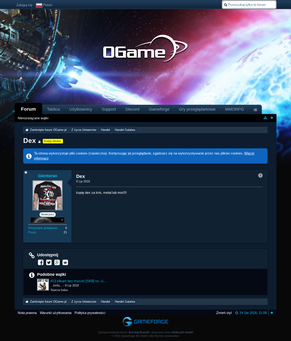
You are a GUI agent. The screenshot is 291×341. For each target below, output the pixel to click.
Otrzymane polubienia (42, 228)
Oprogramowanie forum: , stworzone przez (145, 332)
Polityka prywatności (90, 313)
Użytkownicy (80, 109)
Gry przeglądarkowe (197, 109)
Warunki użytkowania (55, 313)
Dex (29, 140)
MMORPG (234, 109)
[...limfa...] (43, 285)
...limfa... (56, 285)
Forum (28, 109)
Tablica (53, 109)
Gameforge (159, 109)
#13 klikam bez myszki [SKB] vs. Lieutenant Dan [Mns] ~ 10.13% (78, 281)
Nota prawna (27, 313)
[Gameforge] (145, 318)
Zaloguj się (24, 5)
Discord (132, 109)
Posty (32, 232)
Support (109, 109)
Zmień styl (224, 313)
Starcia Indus (59, 290)
